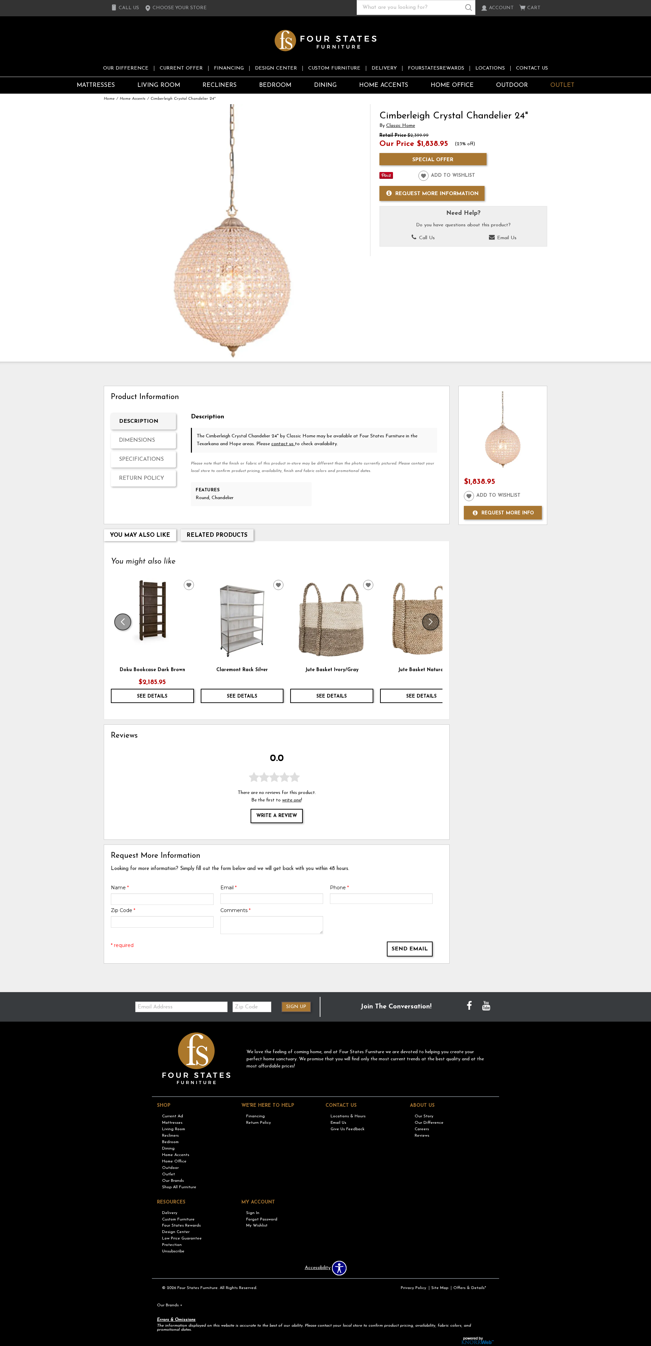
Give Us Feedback (347, 1129)
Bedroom (275, 85)
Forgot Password (261, 1219)
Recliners (219, 85)
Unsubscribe (173, 1251)
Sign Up (296, 1006)
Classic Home (400, 125)
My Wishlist (257, 1226)
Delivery (384, 68)
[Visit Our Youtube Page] (486, 1006)
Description (138, 421)
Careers (422, 1129)
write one (291, 800)
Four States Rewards (181, 1226)
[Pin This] (386, 177)
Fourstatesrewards (436, 68)
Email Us (505, 238)
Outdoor (512, 85)
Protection (172, 1245)
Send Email (410, 949)
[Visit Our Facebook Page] (470, 1006)
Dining (325, 85)
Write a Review (276, 815)
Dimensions (137, 440)
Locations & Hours (348, 1116)
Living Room (158, 85)
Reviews (422, 1136)
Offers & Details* (469, 1288)
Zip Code (123, 910)
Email (228, 888)
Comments (235, 910)
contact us (283, 444)
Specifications (141, 459)
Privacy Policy (413, 1288)
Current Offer (181, 68)
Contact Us (532, 68)
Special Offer (432, 160)
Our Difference (126, 68)
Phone (339, 888)
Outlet (562, 85)
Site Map (439, 1288)
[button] (175, 8)
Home (109, 99)
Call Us (426, 238)
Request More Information (437, 193)
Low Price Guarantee (182, 1238)
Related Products (217, 535)
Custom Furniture (334, 68)
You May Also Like (140, 535)
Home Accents (383, 85)
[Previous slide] (122, 621)
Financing (229, 68)
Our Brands (173, 1181)
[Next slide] (430, 621)
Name (120, 888)
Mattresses (96, 85)
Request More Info (507, 513)
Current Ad (172, 1116)
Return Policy (141, 478)
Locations (490, 68)
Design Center (276, 68)
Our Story (424, 1116)
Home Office (452, 85)
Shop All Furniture (179, 1187)
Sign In (252, 1213)
